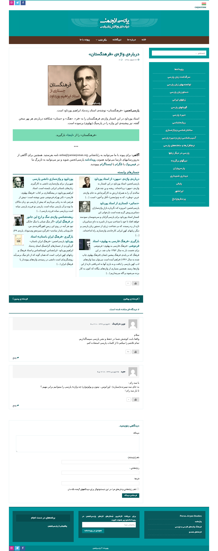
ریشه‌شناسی (179, 122)
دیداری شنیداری (179, 176)
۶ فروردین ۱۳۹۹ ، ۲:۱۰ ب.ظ (100, 324)
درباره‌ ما (131, 39)
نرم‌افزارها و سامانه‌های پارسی (179, 145)
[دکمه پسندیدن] (135, 283)
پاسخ (14, 358)
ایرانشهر (179, 191)
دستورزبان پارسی (179, 92)
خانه (144, 39)
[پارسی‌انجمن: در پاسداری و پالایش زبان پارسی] (114, 33)
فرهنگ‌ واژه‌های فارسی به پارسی (188, 527)
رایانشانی (134, 468)
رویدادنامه (90, 159)
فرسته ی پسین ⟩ (20, 299)
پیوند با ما (85, 39)
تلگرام (118, 164)
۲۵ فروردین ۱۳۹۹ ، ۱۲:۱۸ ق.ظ (108, 372)
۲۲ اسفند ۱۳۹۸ (131, 60)
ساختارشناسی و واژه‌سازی (179, 130)
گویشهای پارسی (179, 107)
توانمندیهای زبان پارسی (179, 84)
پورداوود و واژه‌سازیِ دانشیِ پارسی (52, 178)
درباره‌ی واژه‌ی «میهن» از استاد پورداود (116, 178)
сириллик (200, 7)
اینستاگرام (106, 164)
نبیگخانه (117, 39)
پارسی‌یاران (179, 168)
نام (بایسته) (133, 457)
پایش (179, 183)
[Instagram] (11, 3)
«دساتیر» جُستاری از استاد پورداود (119, 203)
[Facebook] (23, 3)
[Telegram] (17, 3)
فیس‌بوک (130, 164)
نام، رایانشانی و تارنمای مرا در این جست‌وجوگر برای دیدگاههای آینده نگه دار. (101, 489)
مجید (123, 372)
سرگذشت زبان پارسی (179, 77)
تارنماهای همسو (195, 532)
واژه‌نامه (198, 522)
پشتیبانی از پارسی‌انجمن (57, 526)
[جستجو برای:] (179, 53)
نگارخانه (102, 40)
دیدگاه (136, 433)
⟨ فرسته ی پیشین (131, 299)
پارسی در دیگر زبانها (179, 153)
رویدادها (179, 69)
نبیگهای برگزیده (179, 161)
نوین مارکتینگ (118, 324)
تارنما (137, 479)
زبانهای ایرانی (179, 100)
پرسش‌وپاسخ (179, 199)
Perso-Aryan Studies (191, 516)
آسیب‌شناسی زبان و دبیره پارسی (179, 138)
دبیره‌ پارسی (179, 115)
